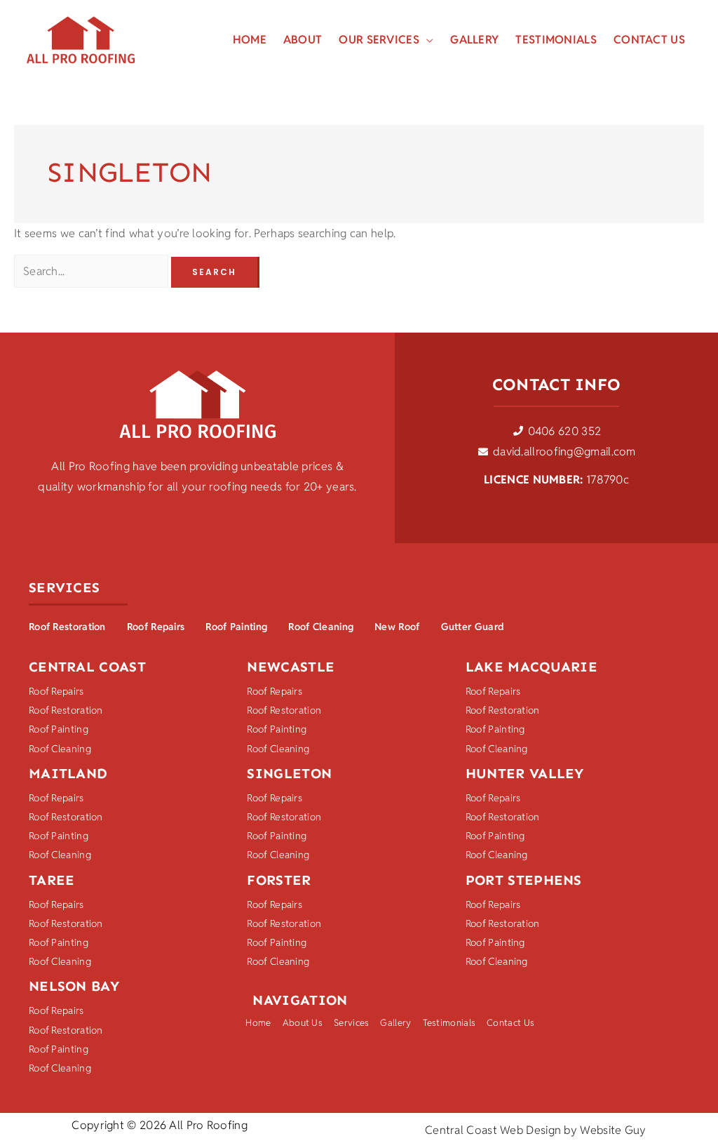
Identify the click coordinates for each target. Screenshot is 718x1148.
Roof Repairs (156, 626)
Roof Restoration (67, 626)
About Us (303, 1023)
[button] (426, 40)
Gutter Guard (473, 626)
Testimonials (449, 1023)
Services (351, 1023)
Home (258, 1023)
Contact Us (510, 1023)
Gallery (395, 1023)
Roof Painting (236, 626)
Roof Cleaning (320, 626)
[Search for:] (92, 271)
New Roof (396, 626)
